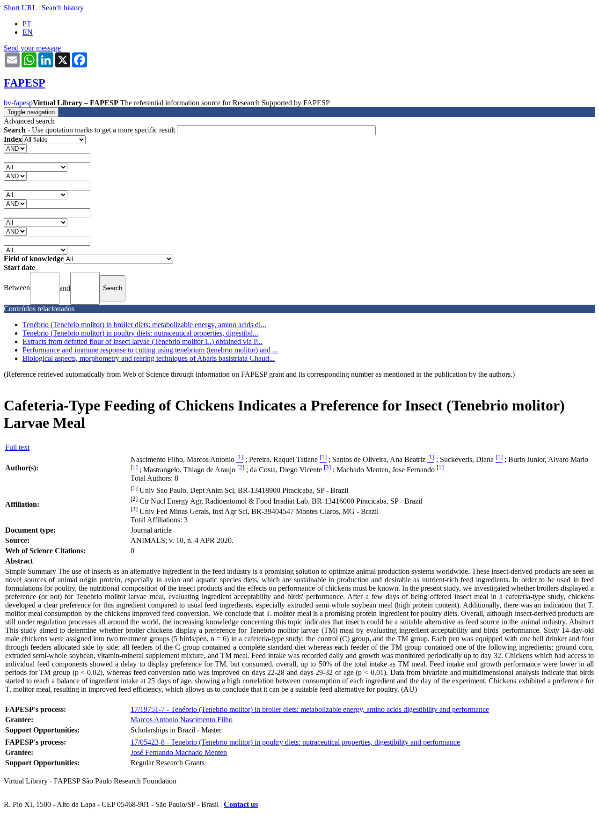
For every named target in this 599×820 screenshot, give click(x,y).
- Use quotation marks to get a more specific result (90, 130)
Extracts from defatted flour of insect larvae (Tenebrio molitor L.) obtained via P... (142, 341)
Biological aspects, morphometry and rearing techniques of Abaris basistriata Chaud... (148, 358)
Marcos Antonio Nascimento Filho (182, 720)
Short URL (20, 8)
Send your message (32, 48)
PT (26, 24)
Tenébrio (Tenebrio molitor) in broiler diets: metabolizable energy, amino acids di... (144, 325)
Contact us (241, 804)
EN (27, 32)
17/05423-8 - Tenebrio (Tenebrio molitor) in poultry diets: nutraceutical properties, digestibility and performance (295, 742)
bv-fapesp (18, 103)
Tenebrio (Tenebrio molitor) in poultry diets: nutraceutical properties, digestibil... (140, 333)
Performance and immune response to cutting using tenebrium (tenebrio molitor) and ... (150, 350)
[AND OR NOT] (15, 148)
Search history (63, 8)
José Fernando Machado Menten (179, 752)
